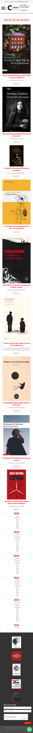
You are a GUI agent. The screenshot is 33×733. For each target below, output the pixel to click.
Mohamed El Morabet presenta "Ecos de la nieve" (16, 459)
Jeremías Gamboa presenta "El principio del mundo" (16, 135)
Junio (17, 519)
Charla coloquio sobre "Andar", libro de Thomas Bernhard (16, 344)
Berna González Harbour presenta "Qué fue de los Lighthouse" (16, 77)
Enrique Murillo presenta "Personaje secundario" (16, 169)
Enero (17, 528)
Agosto (17, 609)
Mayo (17, 521)
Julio (17, 541)
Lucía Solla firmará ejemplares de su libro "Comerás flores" (16, 227)
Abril (17, 523)
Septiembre (17, 517)
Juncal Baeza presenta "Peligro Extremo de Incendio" (16, 404)
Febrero (17, 526)
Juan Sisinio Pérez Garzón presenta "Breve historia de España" (16, 502)
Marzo (17, 524)
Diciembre (17, 534)
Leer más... (16, 83)
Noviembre (17, 536)
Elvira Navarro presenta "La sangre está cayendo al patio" (16, 286)
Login (16, 730)
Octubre (17, 516)
